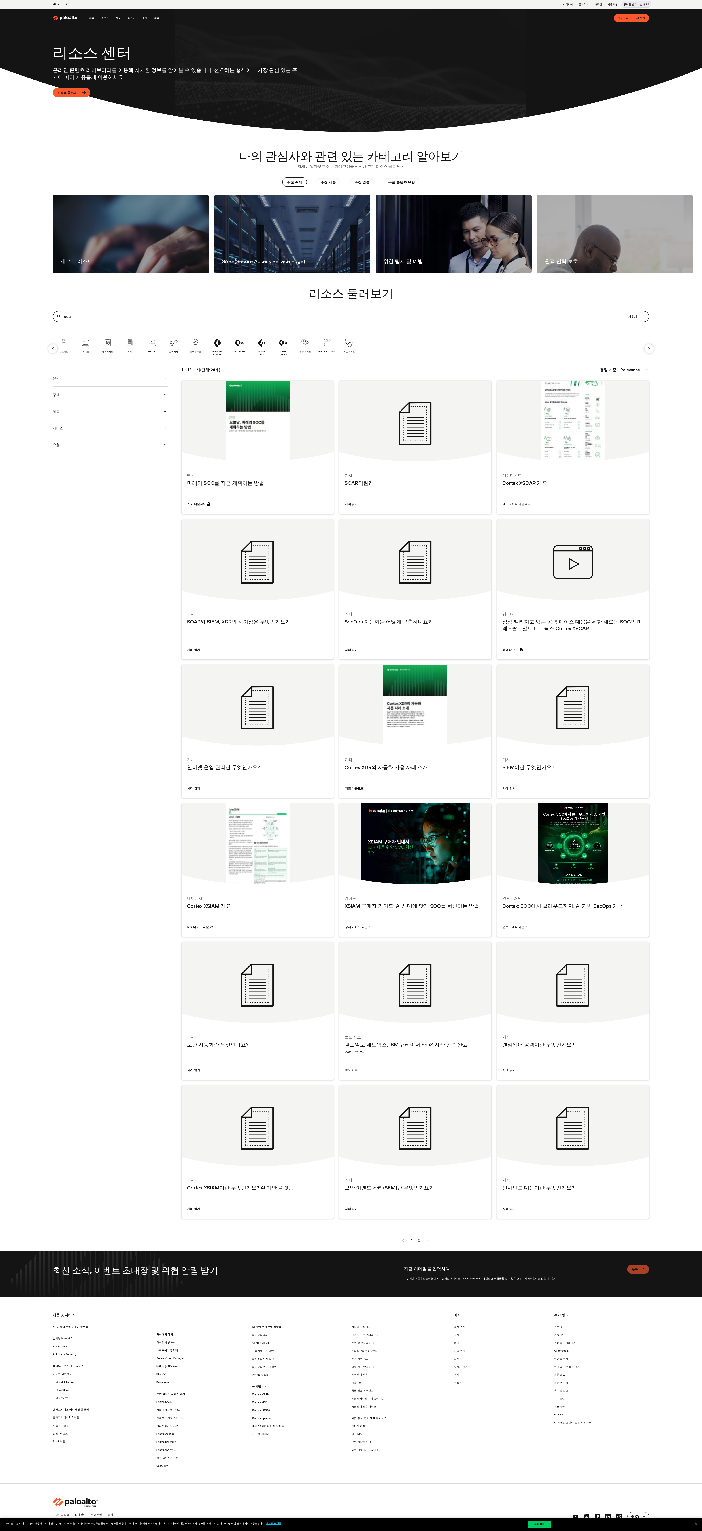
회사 (144, 18)
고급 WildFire (61, 1389)
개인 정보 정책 (273, 1523)
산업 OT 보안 (61, 1433)
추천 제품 (328, 182)
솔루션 (105, 18)
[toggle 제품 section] (165, 411)
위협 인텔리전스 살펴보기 (367, 1449)
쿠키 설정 (539, 1524)
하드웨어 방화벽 (166, 1342)
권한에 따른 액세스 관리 (366, 1334)
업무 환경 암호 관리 (363, 1366)
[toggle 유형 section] (165, 444)
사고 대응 (357, 1434)
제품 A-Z (559, 1374)
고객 (456, 1358)
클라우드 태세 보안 (263, 1358)
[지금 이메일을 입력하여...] (513, 1271)
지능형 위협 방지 (62, 1374)
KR (54, 4)
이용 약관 (513, 1278)
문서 (110, 1514)
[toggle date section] (165, 378)
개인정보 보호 (61, 1514)
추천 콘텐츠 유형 (401, 182)
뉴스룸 (458, 1382)
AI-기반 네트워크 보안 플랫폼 (70, 1326)
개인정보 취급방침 (493, 1278)
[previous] (52, 348)
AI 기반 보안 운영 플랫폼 (267, 1326)
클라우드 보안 (260, 1334)
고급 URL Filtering (63, 1381)
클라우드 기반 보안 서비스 (68, 1366)
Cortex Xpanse (261, 1418)
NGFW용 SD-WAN (167, 1366)
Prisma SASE (164, 1401)
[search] (67, 4)
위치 (456, 1374)
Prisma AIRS (60, 1346)
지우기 (632, 316)
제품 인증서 (561, 1382)
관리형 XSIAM (260, 1434)
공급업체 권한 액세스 (364, 1406)
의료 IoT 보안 (61, 1425)
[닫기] (696, 1524)
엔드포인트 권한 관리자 (365, 1350)
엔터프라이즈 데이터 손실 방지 (71, 1409)
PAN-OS (161, 1374)
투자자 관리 (461, 1366)
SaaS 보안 (59, 1441)
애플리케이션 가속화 (168, 1409)
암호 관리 (357, 1382)
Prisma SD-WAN (166, 1449)
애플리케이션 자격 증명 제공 (368, 1398)
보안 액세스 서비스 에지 (170, 1393)
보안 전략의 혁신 (361, 1442)
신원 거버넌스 (360, 1358)
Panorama (162, 1382)
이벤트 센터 (561, 1358)
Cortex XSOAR (261, 1410)
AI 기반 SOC (260, 1386)
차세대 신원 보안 (361, 1326)
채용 (456, 1334)
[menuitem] (69, 18)
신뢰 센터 (80, 1514)
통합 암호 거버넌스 (363, 1390)
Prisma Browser (166, 1441)
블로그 (558, 1326)
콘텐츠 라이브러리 (565, 1342)
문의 (456, 1342)
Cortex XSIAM (260, 1394)
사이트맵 (559, 1398)
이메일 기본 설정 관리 (567, 1366)
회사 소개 (459, 1326)
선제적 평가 (358, 1426)
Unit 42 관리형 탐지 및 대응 (268, 1426)
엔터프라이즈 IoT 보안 (66, 1417)
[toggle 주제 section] (165, 395)
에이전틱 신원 (360, 1374)
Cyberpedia (561, 1350)
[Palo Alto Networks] (65, 18)
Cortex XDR (259, 1402)
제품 (91, 18)
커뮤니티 (559, 1334)
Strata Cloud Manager (170, 1358)
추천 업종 (362, 182)
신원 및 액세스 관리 (363, 1342)
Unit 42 (558, 1414)
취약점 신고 (561, 1390)
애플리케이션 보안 (263, 1350)
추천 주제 (294, 182)
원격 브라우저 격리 (167, 1457)
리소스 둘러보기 (68, 92)
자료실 (598, 4)
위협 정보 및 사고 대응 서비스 (369, 1418)
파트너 (131, 18)
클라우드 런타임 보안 (264, 1366)
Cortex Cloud (260, 1342)
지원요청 (612, 4)
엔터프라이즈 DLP (167, 1425)
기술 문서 (559, 1406)
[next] (649, 348)
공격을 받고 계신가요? (636, 4)
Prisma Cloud (260, 1374)
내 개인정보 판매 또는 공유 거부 (572, 1422)
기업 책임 (459, 1350)
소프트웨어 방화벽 (167, 1350)
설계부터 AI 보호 (63, 1338)
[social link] (575, 1516)
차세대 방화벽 (164, 1334)
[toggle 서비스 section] (165, 428)
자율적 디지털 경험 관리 (170, 1417)
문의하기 (584, 4)
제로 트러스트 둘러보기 (631, 17)
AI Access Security (64, 1354)
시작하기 (568, 4)
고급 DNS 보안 (61, 1397)
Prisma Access (165, 1433)
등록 (635, 1269)
